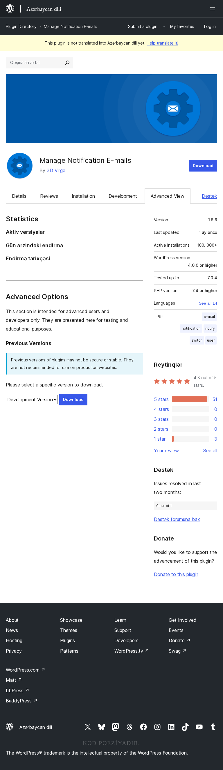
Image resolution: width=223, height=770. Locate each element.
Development (123, 196)
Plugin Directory (21, 26)
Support (122, 630)
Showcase (71, 620)
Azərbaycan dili (35, 727)
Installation (83, 196)
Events (176, 630)
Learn (120, 620)
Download (203, 165)
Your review (166, 450)
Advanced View (167, 196)
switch (196, 340)
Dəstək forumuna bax (177, 519)
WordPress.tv (131, 651)
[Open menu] (213, 8)
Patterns (69, 651)
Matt (14, 680)
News (12, 630)
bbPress (17, 690)
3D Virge (56, 170)
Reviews (49, 196)
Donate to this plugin (176, 574)
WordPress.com (25, 670)
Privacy (14, 651)
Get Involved (183, 620)
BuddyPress (21, 701)
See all (210, 450)
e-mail (209, 316)
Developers (126, 640)
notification (191, 328)
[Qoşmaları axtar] (67, 62)
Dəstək (209, 196)
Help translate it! (162, 42)
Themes (68, 630)
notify (210, 328)
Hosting (14, 640)
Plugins (67, 640)
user (211, 340)
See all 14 (208, 303)
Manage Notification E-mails (85, 160)
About (12, 620)
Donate (179, 640)
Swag (177, 651)
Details (19, 196)
